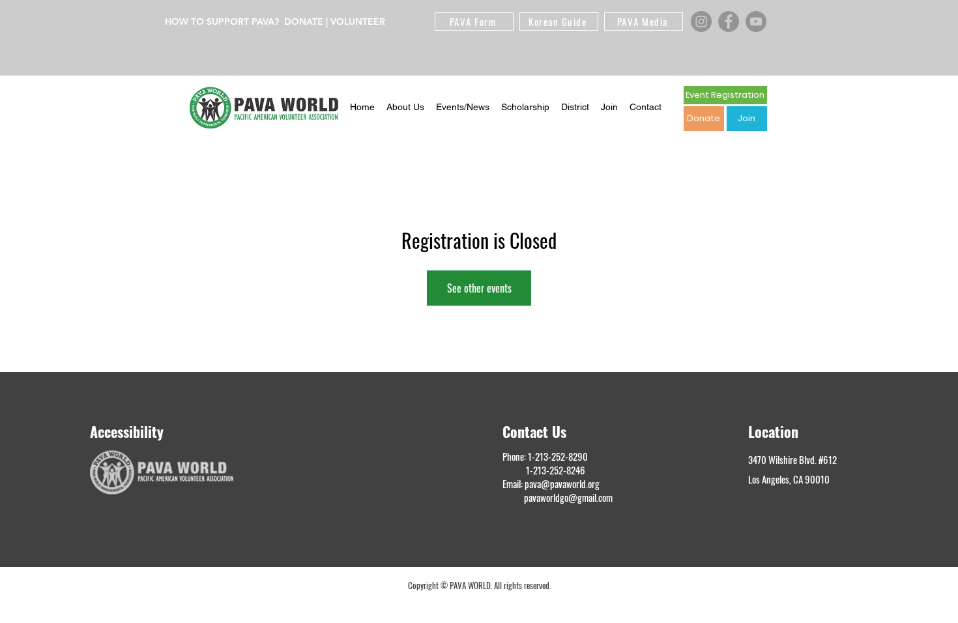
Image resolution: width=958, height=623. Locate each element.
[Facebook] (728, 21)
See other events (479, 288)
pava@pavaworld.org (562, 483)
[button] (405, 107)
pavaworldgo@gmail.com (568, 497)
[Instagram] (701, 21)
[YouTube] (756, 21)
